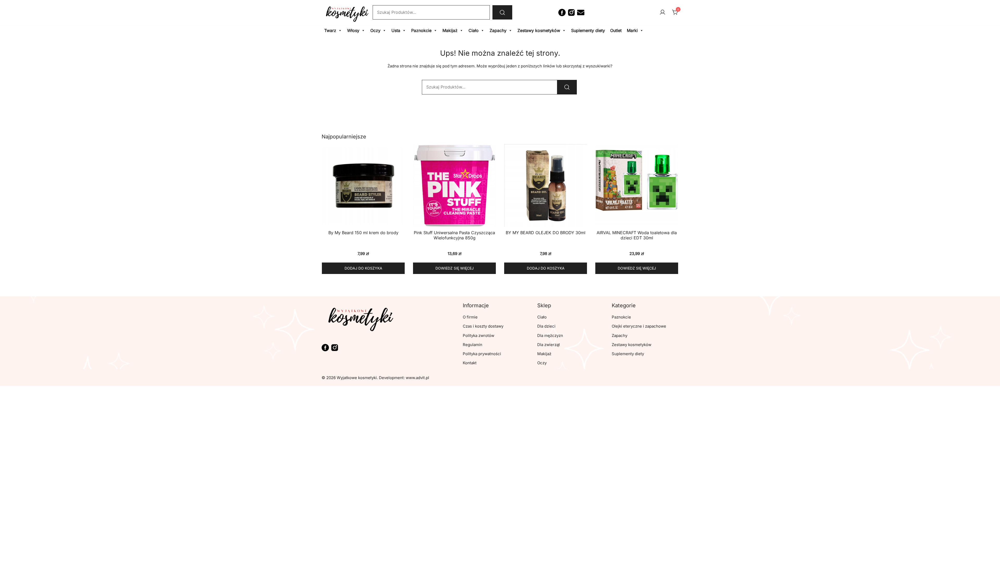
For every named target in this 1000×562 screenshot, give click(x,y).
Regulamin (472, 344)
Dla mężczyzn (550, 335)
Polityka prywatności (482, 353)
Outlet (616, 30)
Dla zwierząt (548, 344)
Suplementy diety (588, 30)
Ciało (473, 30)
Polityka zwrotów (478, 335)
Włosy (353, 30)
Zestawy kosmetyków (538, 30)
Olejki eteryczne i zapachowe (639, 326)
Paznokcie (421, 30)
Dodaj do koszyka (363, 268)
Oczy (375, 30)
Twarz (330, 30)
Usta (395, 30)
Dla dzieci (546, 326)
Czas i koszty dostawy (483, 326)
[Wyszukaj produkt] (502, 12)
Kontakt (470, 362)
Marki (632, 30)
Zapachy (498, 30)
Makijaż (450, 30)
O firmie (470, 317)
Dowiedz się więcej (454, 268)
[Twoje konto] (662, 12)
